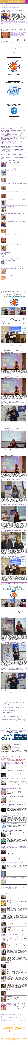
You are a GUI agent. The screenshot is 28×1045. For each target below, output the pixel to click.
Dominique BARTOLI (6, 927)
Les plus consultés (14, 700)
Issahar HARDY (5, 894)
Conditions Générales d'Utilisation (18, 1039)
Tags (6, 5)
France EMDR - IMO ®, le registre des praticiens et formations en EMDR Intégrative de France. (14, 888)
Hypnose (7, 1017)
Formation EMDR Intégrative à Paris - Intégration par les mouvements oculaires (13, 779)
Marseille (14, 1034)
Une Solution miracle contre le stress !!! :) (11, 716)
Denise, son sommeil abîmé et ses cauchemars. (12, 154)
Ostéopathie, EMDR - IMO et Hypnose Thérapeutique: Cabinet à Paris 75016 (11, 161)
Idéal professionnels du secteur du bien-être (17, 745)
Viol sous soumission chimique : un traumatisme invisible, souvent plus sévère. (13, 1004)
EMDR (3, 1014)
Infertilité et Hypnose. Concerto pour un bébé (13, 206)
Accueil (2, 5)
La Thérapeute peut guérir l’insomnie (10, 710)
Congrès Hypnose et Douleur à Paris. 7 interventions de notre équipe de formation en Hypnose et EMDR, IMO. (12, 815)
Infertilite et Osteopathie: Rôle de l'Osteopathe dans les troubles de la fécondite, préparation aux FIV (13, 236)
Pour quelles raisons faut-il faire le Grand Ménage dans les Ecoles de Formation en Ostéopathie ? (14, 267)
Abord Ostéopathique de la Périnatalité (12, 275)
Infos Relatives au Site (14, 725)
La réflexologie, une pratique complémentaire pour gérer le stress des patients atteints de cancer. (14, 134)
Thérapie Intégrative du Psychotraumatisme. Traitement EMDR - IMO (12, 169)
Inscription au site (18, 1031)
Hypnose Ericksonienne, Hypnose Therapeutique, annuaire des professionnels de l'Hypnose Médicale (12, 714)
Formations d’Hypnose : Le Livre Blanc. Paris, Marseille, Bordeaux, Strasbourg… (11, 705)
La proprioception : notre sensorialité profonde (14, 177)
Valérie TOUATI (20, 24)
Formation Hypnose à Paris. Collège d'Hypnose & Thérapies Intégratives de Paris (14, 81)
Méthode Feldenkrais (7, 712)
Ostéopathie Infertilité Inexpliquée (8, 24)
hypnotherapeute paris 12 (21, 22)
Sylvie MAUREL (5, 963)
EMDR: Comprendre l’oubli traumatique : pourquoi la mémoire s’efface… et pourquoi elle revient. (13, 763)
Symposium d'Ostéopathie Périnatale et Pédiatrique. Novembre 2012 (11, 259)
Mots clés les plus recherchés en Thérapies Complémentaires (14, 1037)
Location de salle (15, 747)
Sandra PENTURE (5, 914)
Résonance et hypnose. (7, 870)
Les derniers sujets (5, 700)
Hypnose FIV (18, 42)
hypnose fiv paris (13, 21)
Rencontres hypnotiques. (7, 838)
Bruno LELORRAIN (6, 907)
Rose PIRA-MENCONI (6, 976)
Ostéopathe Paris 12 (5, 23)
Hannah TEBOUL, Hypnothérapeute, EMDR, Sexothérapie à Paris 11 (12, 831)
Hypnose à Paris (11, 42)
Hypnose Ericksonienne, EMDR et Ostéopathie (14, 221)
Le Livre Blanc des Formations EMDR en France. (13, 707)
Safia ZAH (3, 942)
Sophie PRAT (4, 949)
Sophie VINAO (4, 920)
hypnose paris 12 (11, 22)
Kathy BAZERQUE (5, 969)
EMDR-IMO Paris (5, 21)
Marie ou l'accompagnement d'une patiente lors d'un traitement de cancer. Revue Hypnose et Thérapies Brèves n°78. (13, 157)
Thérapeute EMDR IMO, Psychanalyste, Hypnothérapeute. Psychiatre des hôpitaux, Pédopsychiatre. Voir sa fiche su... (17, 998)
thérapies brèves (20, 1020)
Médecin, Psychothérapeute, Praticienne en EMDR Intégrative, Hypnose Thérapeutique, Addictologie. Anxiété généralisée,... (17, 923)
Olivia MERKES (5, 956)
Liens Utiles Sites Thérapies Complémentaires (11, 1037)
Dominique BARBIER (6, 996)
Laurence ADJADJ (5, 989)
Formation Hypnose (13, 1014)
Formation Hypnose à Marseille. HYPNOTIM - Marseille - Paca (14, 105)
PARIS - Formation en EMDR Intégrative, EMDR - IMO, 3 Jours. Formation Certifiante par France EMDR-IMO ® (14, 403)
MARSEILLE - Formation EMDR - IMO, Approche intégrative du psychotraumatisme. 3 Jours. (13, 643)
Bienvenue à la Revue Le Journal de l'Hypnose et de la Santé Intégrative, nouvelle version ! (13, 144)
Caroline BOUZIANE (6, 900)
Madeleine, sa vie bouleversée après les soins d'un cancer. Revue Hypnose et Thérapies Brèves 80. (12, 150)
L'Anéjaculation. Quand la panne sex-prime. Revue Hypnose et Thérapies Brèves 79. (12, 152)
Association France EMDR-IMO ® (14, 57)
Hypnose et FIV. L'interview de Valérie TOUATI (14, 199)
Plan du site (5, 1031)
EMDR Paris (4, 42)
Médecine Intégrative (14, 1)
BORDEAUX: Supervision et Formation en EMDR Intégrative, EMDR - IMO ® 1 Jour (14, 324)
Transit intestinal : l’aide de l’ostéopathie (12, 228)
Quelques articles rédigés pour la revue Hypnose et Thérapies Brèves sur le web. (13, 184)
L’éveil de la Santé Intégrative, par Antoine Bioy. (12, 135)
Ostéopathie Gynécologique (17, 23)
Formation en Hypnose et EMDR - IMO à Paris (12, 823)
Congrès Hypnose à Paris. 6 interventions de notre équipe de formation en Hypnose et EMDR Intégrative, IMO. (13, 788)
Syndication (12, 1031)
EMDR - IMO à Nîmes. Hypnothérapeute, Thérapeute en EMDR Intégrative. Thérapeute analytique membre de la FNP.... (17, 965)
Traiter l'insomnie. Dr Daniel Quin (9, 856)
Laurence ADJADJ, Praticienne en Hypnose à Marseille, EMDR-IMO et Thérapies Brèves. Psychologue (13, 718)
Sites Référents (6, 252)
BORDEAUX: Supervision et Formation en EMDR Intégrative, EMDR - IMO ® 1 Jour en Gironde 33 (14, 557)
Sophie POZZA (5, 983)
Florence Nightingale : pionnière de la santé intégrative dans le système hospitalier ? (13, 128)
